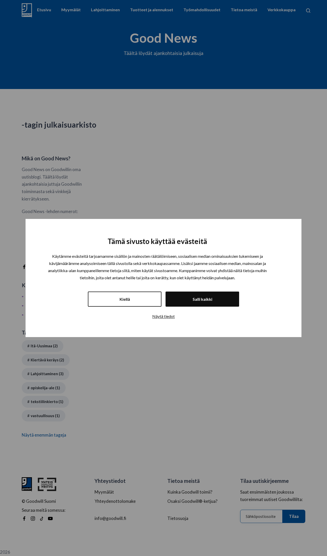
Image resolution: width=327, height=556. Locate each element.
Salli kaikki (202, 299)
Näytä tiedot (163, 316)
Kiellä (125, 299)
